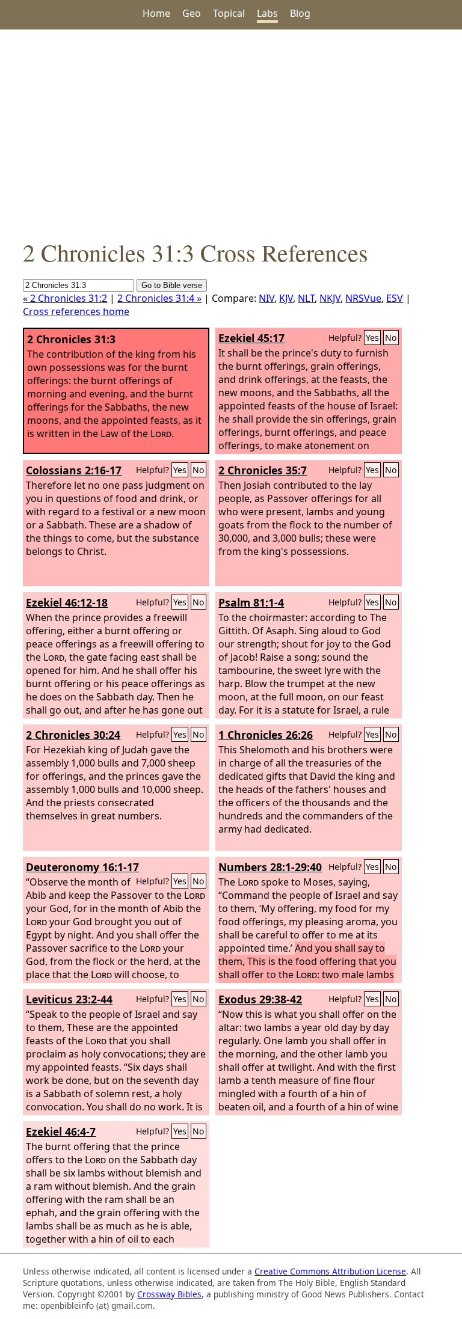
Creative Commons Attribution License (330, 1271)
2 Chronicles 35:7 (262, 470)
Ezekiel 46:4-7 (61, 1131)
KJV (286, 298)
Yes (372, 337)
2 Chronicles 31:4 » (159, 298)
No (391, 337)
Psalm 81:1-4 (251, 602)
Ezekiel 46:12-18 (67, 602)
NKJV (329, 298)
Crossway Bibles (169, 1294)
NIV (266, 298)
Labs (267, 13)
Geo (191, 13)
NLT (306, 298)
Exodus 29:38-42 (260, 999)
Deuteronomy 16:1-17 (82, 867)
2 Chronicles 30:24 (73, 734)
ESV (394, 298)
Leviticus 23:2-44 (69, 999)
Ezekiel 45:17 (251, 338)
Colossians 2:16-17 (74, 470)
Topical (229, 13)
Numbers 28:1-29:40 (270, 867)
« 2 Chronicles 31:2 (65, 298)
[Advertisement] (231, 133)
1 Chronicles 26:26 (265, 734)
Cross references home (76, 311)
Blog (300, 13)
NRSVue (363, 298)
